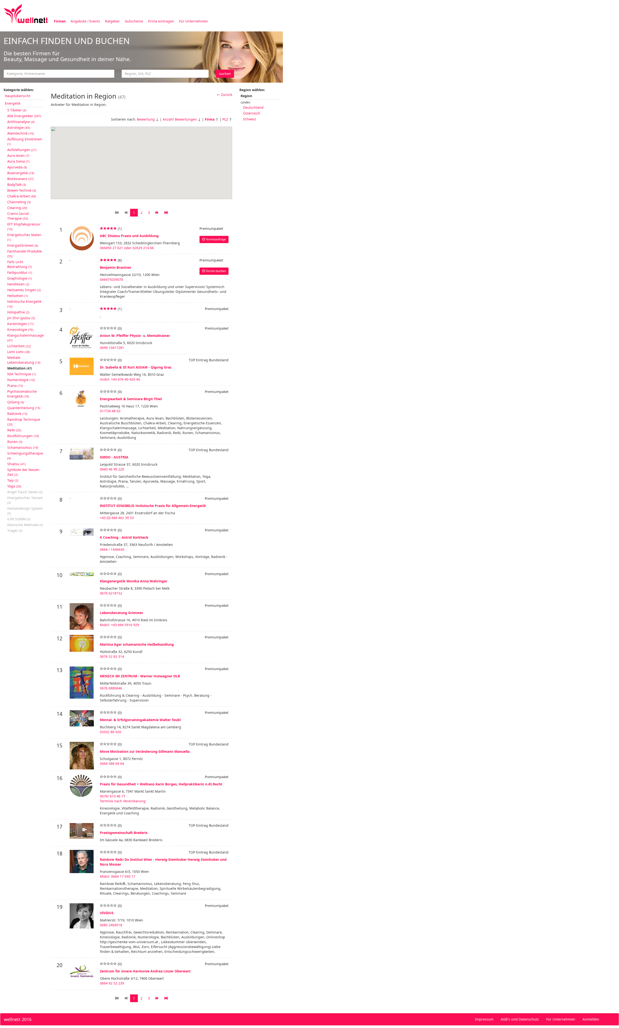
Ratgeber (112, 21)
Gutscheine (134, 21)
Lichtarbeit (19, 346)
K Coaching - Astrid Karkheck (124, 537)
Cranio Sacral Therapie (18, 216)
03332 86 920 (110, 732)
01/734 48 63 (110, 411)
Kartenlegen (20, 323)
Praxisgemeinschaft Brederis (123, 832)
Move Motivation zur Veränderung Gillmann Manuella (145, 751)
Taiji (12, 480)
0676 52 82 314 (112, 656)
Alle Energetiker (24, 116)
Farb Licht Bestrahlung (19, 264)
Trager (14, 530)
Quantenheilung (23, 407)
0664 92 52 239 (112, 983)
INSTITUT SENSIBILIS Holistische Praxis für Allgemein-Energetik (153, 505)
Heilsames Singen (24, 290)
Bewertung (146, 119)
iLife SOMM (18, 519)
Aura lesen (18, 155)
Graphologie (19, 278)
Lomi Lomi (18, 351)
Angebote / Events (85, 21)
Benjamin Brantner (115, 267)
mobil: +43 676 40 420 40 (120, 379)
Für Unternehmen (193, 21)
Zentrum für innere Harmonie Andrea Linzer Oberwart (145, 971)
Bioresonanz (20, 178)
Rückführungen (23, 436)
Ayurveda (17, 167)
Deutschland (253, 107)
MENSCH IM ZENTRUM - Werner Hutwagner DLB (140, 676)
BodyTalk (16, 184)
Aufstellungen (22, 149)
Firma (209, 119)
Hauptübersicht (17, 96)
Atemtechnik (20, 133)
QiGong (15, 402)
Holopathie (18, 312)
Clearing (17, 207)
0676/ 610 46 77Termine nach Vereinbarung (123, 798)
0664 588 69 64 (112, 763)
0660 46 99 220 (112, 469)
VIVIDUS (107, 913)
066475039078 (111, 279)
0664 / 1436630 (112, 549)
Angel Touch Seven (25, 492)
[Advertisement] (428, 65)
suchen (225, 73)
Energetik (12, 103)
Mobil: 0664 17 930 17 (117, 876)
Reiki (14, 430)
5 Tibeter (16, 110)
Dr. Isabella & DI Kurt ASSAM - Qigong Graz (135, 367)
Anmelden (590, 1019)
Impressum (484, 1019)
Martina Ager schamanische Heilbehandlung (137, 644)
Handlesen (18, 284)
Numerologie (21, 379)
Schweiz (249, 119)
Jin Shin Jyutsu (21, 318)
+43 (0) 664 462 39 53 (117, 517)
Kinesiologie (20, 329)
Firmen (60, 21)
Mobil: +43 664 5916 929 (119, 625)
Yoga (14, 486)
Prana (15, 385)
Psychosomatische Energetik (22, 393)
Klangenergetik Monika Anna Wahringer (133, 581)
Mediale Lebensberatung (23, 360)
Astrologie (18, 127)
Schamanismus (22, 447)
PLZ (225, 119)
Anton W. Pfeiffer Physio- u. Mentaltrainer (135, 335)
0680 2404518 (111, 925)
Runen (14, 441)
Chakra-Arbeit (21, 196)
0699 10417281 (112, 347)
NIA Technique (21, 374)
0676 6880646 (111, 688)
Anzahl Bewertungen (180, 119)
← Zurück (224, 94)
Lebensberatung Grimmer (121, 612)
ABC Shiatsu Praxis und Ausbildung (129, 235)
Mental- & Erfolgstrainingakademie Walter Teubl (140, 719)
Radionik (17, 413)
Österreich (251, 113)
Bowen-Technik (21, 190)
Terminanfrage (215, 239)
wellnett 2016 (17, 1019)
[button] (191, 140)
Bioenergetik (20, 173)
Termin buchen (215, 271)
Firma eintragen (161, 21)
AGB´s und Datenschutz (520, 1019)
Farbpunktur (19, 272)
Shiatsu (16, 464)
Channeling (19, 202)
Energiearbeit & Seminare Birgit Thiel (131, 399)
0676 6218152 (111, 593)
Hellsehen (17, 295)
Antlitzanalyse (21, 121)
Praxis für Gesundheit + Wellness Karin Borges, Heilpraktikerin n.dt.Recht (161, 784)
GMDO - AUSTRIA (114, 457)
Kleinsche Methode (25, 524)
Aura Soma (18, 161)
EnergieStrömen (22, 245)
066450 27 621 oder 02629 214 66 (127, 248)
